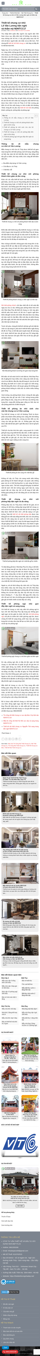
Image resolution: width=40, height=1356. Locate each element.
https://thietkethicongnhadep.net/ (22, 1276)
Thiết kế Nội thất (15, 13)
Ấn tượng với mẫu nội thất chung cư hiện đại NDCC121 (12, 922)
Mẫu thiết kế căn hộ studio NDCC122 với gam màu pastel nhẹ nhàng (14, 886)
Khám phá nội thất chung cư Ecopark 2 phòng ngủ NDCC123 (13, 814)
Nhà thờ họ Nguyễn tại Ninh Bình (10, 1113)
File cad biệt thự (27, 984)
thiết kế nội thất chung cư (16, 43)
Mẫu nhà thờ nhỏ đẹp (9, 1009)
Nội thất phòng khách (8, 305)
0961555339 (10, 1352)
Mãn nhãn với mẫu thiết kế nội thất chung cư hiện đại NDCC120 (13, 958)
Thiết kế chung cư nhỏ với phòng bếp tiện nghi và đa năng (18, 133)
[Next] (37, 1188)
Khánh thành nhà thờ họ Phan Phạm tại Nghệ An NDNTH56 (30, 1085)
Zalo (5, 1347)
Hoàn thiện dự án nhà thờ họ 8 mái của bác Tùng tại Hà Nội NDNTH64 (10, 1085)
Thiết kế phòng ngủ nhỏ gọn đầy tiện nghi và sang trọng (18, 138)
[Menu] (3, 3)
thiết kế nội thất (25, 108)
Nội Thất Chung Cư (27, 13)
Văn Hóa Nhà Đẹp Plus (20, 1350)
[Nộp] (36, 9)
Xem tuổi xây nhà (7, 1221)
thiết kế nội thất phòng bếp (22, 514)
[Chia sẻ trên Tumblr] (19, 739)
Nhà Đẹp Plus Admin (24, 30)
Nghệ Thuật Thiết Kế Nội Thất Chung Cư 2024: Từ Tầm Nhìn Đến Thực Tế (14, 778)
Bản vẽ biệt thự (27, 980)
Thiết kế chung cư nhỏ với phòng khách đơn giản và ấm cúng (18, 124)
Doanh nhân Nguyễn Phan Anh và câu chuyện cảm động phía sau (30, 1114)
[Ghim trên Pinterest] (9, 739)
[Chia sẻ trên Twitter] (6, 739)
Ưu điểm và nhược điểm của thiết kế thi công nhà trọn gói (20, 1197)
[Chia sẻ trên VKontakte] (13, 739)
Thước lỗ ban (5, 1216)
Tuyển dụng (30, 1349)
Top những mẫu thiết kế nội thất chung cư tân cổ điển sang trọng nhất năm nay (15, 850)
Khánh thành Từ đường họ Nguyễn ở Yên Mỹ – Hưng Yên (10, 1057)
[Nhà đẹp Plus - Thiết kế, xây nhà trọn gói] (21, 3)
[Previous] (2, 1188)
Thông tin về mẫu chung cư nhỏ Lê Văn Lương (18, 119)
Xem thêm (20, 1205)
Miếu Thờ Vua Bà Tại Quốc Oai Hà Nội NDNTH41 (30, 1056)
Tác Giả (22, 1349)
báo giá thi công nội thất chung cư (19, 743)
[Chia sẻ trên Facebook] (2, 739)
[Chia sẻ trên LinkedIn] (16, 739)
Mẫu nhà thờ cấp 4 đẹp (9, 1018)
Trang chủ (5, 13)
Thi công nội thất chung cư (16, 745)
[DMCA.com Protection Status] (10, 1292)
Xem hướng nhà (6, 1225)
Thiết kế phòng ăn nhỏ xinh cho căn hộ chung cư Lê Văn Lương (18, 128)
